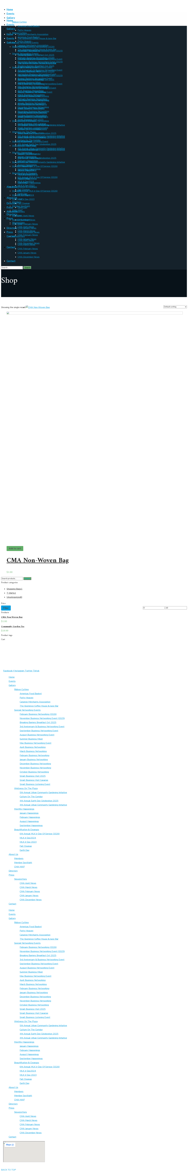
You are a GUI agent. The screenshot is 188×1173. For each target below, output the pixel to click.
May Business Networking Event (35, 743)
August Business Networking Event (37, 734)
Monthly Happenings (24, 809)
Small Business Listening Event (35, 784)
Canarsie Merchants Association (35, 701)
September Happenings (31, 825)
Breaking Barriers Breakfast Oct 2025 (38, 722)
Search (27, 579)
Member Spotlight (23, 862)
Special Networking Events (27, 710)
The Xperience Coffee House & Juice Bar (39, 705)
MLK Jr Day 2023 (28, 842)
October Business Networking (34, 771)
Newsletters (20, 879)
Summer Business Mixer (31, 738)
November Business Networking (35, 767)
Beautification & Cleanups (26, 829)
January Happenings (29, 813)
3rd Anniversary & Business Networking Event (42, 726)
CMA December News (31, 899)
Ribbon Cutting (21, 689)
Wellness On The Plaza (26, 788)
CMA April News (28, 883)
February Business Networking (34, 755)
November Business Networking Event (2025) (42, 718)
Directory (13, 870)
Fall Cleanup (26, 846)
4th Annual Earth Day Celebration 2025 (39, 800)
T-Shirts (11, 593)
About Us (13, 854)
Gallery (12, 685)
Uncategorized (14, 597)
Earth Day (24, 850)
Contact (12, 903)
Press (11, 874)
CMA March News (28, 887)
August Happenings (29, 821)
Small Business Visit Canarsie (34, 780)
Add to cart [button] (15, 548)
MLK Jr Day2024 (28, 837)
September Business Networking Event (39, 730)
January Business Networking (34, 759)
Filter (6, 608)
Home (12, 677)
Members (18, 858)
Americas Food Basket (31, 693)
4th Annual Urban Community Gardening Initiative (43, 804)
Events (12, 681)
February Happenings (30, 817)
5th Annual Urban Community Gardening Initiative (43, 792)
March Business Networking (33, 751)
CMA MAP (19, 866)
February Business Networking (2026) (38, 714)
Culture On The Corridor (31, 796)
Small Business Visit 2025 (33, 776)
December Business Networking (35, 763)
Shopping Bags (14, 588)
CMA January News (29, 895)
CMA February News (30, 891)
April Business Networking (33, 747)
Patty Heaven (26, 697)
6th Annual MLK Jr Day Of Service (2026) (40, 833)
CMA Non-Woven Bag (38, 560)
